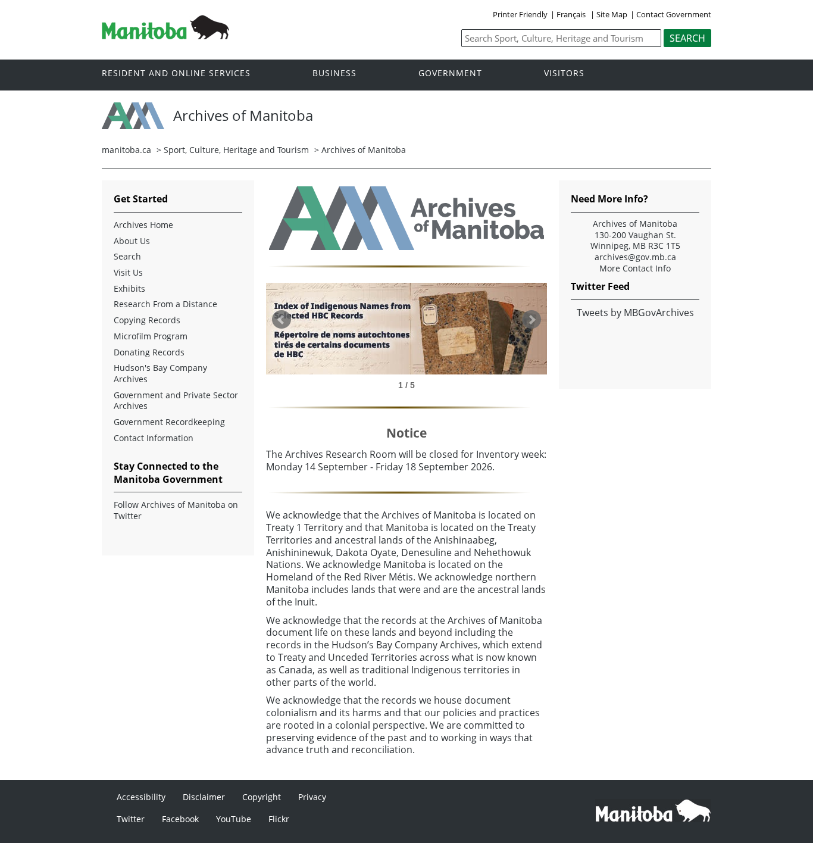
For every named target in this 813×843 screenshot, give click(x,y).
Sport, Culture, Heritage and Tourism (236, 149)
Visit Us (128, 272)
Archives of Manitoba (363, 149)
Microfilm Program (150, 336)
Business (334, 73)
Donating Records (149, 352)
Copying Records (147, 320)
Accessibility (141, 797)
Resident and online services (176, 73)
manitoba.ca (126, 149)
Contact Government (673, 14)
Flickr (278, 819)
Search (127, 256)
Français (571, 14)
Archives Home (143, 225)
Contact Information (153, 438)
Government (450, 73)
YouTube (233, 819)
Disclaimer (204, 797)
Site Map (611, 14)
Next (531, 319)
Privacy (312, 797)
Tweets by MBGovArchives (635, 312)
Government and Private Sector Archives (176, 401)
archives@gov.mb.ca (635, 257)
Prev (281, 319)
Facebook (180, 819)
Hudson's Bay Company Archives (160, 374)
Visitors (564, 73)
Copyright (261, 797)
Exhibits (129, 288)
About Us (132, 241)
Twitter (131, 819)
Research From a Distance (165, 304)
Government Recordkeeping (169, 422)
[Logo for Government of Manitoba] (165, 35)
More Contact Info (635, 268)
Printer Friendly (520, 14)
